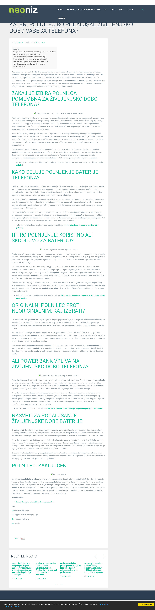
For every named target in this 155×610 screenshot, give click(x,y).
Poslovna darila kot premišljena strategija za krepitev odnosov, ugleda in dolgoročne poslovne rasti (70, 568)
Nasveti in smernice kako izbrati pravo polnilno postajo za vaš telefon (75, 408)
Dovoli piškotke (146, 604)
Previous (96, 556)
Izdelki (113, 9)
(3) (13, 519)
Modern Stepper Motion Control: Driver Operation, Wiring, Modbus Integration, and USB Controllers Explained (46, 569)
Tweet (16, 538)
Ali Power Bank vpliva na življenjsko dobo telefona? (30, 61)
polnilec (19, 165)
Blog (121, 9)
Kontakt (61, 18)
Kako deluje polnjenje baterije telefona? (26, 54)
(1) (13, 510)
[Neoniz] (23, 9)
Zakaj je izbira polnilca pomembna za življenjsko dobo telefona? (34, 52)
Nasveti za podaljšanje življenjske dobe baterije (29, 64)
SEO (105, 9)
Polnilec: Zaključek (19, 66)
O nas (129, 9)
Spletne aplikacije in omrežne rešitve (83, 9)
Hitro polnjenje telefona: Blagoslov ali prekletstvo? (35, 502)
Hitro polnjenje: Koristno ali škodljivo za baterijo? (29, 57)
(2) (13, 515)
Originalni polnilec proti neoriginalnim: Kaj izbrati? (30, 59)
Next (104, 556)
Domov (61, 9)
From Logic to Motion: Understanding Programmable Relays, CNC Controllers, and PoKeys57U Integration (93, 568)
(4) (13, 523)
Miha (37, 42)
